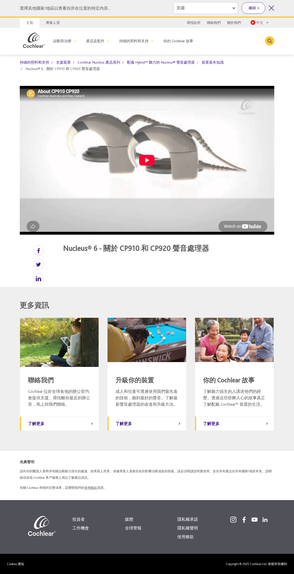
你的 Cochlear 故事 (178, 41)
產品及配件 (95, 41)
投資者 (78, 519)
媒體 (129, 519)
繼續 (252, 8)
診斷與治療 (62, 41)
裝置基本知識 (213, 62)
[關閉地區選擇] (271, 8)
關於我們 (234, 23)
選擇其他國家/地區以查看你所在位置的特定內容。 (66, 8)
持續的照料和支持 (134, 41)
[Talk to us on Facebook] (243, 519)
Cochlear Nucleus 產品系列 (99, 62)
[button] (38, 250)
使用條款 (90, 488)
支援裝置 (63, 62)
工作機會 (80, 528)
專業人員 (53, 23)
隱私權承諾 (187, 519)
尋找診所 (194, 23)
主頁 (29, 23)
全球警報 (133, 528)
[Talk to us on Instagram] (233, 519)
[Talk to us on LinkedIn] (265, 519)
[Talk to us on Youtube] (254, 519)
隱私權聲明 (187, 528)
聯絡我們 (214, 23)
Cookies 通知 (15, 564)
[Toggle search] (269, 40)
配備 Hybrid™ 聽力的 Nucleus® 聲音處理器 (161, 62)
